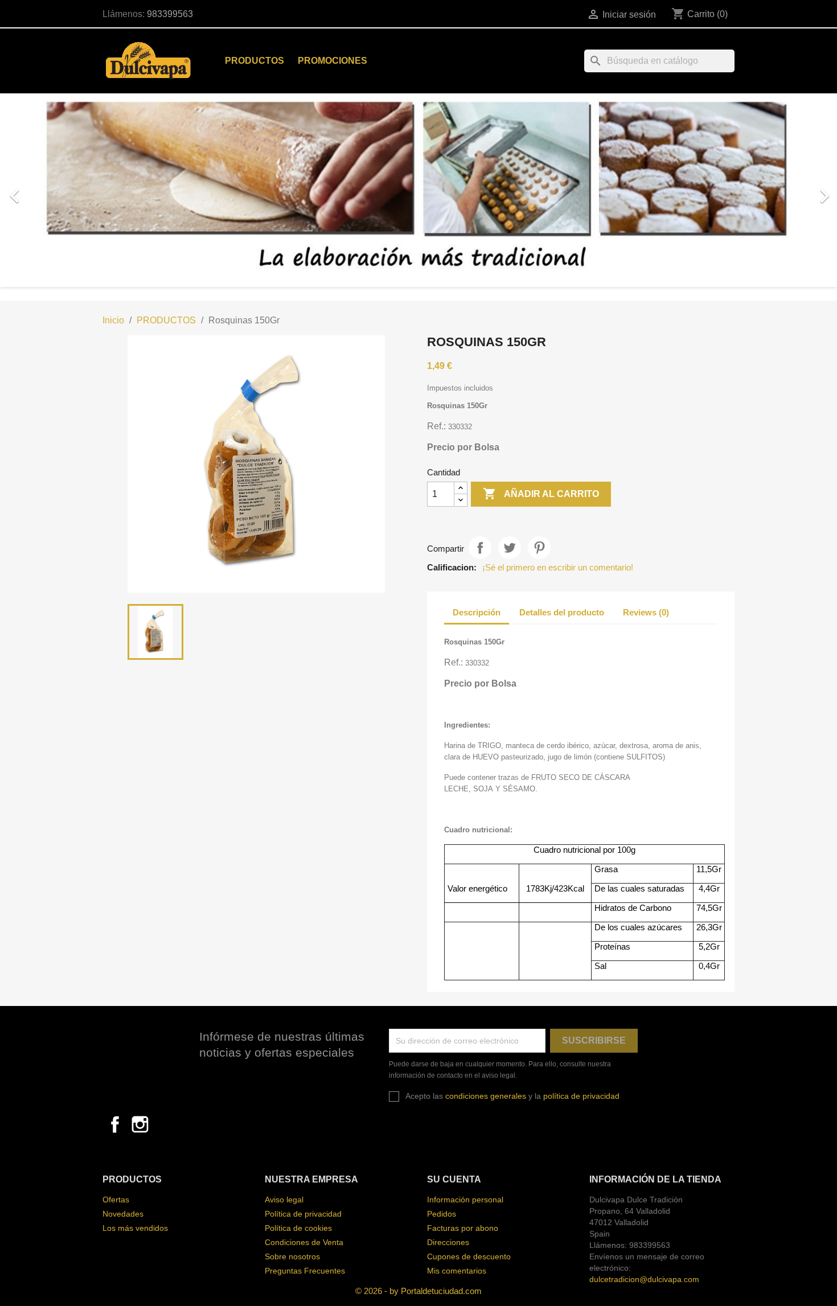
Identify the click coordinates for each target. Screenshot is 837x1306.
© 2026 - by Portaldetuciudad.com (418, 1291)
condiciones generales (485, 1095)
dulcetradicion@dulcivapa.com (644, 1279)
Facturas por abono (462, 1228)
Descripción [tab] (476, 612)
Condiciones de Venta (304, 1242)
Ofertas (115, 1199)
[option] (418, 190)
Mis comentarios (456, 1270)
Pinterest (539, 547)
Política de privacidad (303, 1213)
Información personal (465, 1199)
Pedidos (441, 1213)
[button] (63, 190)
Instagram (140, 1124)
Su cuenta (454, 1179)
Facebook (115, 1124)
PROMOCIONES (332, 60)
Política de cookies (298, 1228)
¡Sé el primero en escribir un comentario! (557, 567)
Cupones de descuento (469, 1256)
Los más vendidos (135, 1228)
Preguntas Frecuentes (305, 1270)
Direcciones (448, 1242)
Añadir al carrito (541, 493)
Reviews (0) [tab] (646, 612)
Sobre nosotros (292, 1256)
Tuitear (509, 547)
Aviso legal (284, 1199)
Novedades (122, 1213)
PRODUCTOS (254, 60)
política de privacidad (581, 1095)
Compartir (480, 547)
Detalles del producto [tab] (561, 612)
